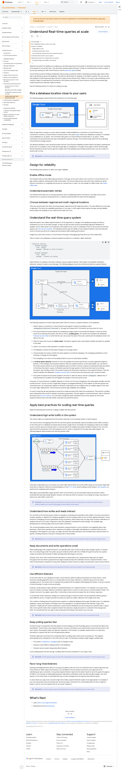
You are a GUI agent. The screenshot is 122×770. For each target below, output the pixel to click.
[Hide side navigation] (21, 767)
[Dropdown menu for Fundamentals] (22, 11)
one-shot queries (45, 396)
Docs (36, 2)
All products (91, 759)
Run (28, 2)
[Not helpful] (108, 27)
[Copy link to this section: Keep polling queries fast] (58, 622)
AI (26, 11)
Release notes (91, 746)
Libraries (28, 746)
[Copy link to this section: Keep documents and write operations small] (79, 546)
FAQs (88, 751)
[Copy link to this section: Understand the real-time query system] (83, 218)
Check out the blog (62, 737)
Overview (5, 11)
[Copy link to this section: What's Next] (47, 698)
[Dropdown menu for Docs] (40, 2)
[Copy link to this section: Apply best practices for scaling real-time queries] (96, 405)
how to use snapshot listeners (47, 703)
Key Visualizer (101, 487)
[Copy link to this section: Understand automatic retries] (63, 191)
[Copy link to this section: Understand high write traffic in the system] (78, 415)
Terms (28, 766)
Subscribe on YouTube (63, 746)
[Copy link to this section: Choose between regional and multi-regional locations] (91, 202)
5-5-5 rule (71, 487)
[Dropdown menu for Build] (23, 2)
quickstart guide (70, 70)
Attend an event (61, 749)
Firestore (22, 8)
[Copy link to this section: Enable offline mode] (53, 175)
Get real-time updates (45, 229)
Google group (91, 743)
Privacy (33, 766)
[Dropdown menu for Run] (31, 2)
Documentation (8, 8)
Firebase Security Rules (40, 336)
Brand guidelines (91, 749)
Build (19, 2)
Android (48, 759)
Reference (53, 11)
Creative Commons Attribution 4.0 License (77, 721)
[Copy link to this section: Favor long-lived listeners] (59, 664)
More (46, 2)
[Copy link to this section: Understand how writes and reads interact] (77, 511)
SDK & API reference (32, 740)
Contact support (91, 737)
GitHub (28, 749)
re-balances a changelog (49, 642)
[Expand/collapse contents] (41, 42)
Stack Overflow (91, 740)
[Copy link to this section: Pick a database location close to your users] (88, 93)
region (78, 135)
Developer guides (31, 737)
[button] (10, 28)
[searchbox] (12, 17)
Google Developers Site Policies (56, 723)
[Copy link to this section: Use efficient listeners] (55, 574)
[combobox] (69, 2)
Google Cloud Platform (77, 759)
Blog (100, 2)
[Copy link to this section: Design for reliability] (57, 165)
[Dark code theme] (105, 242)
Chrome (56, 759)
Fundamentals (15, 11)
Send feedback (103, 31)
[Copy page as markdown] (37, 36)
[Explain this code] (102, 242)
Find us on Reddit (61, 740)
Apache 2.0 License (31, 723)
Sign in (118, 2)
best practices (50, 706)
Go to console (108, 2)
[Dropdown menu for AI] (29, 11)
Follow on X (60, 743)
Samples (61, 11)
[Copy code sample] (108, 242)
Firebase (32, 27)
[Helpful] (106, 27)
